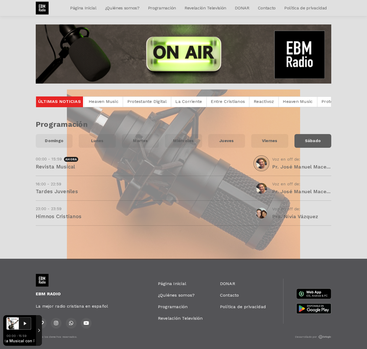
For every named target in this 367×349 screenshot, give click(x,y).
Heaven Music (260, 101)
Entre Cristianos (190, 101)
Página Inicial (83, 7)
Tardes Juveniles (57, 191)
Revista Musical (55, 167)
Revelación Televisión (205, 7)
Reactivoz (226, 101)
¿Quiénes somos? (122, 7)
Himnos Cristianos (58, 216)
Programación (162, 7)
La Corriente (151, 101)
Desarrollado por (306, 336)
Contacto (267, 7)
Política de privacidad (305, 7)
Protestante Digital (109, 101)
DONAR (242, 7)
